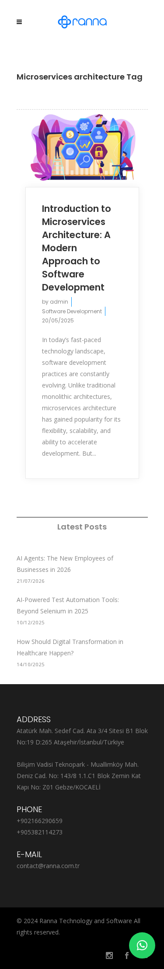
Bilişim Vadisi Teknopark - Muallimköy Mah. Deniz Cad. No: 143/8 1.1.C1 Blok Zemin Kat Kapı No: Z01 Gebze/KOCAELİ (79, 775)
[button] (142, 945)
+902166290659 (40, 821)
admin (59, 301)
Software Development (72, 311)
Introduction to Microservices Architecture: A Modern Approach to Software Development (76, 248)
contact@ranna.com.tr (48, 866)
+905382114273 (40, 832)
